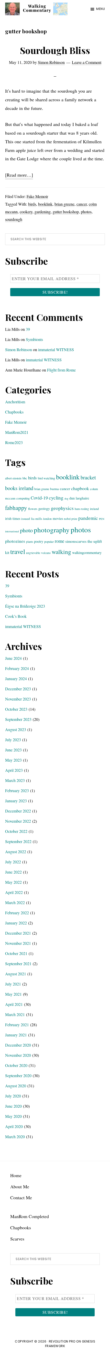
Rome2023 (14, 442)
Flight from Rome (61, 370)
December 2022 (18, 810)
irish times (12, 518)
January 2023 (16, 800)
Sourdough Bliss (55, 50)
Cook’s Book (16, 616)
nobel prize (70, 519)
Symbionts (34, 339)
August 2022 (15, 851)
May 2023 (13, 760)
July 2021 (13, 984)
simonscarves (75, 541)
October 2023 (16, 709)
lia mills (36, 518)
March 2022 (15, 902)
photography (52, 529)
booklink (45, 204)
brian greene (64, 204)
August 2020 (15, 1085)
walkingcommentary (87, 552)
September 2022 (18, 841)
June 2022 (13, 872)
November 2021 (18, 943)
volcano (46, 553)
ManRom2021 (16, 432)
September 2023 (18, 719)
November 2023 (18, 699)
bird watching (46, 478)
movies (58, 518)
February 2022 (17, 912)
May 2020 (13, 1116)
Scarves (17, 1239)
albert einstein (13, 478)
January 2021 (16, 1034)
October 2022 (16, 831)
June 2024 (13, 658)
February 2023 (17, 790)
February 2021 (17, 1024)
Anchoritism (15, 401)
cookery (26, 211)
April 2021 (14, 1004)
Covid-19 (39, 498)
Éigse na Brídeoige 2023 (25, 606)
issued (25, 518)
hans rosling (82, 509)
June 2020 (13, 1106)
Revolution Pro (62, 1341)
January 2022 (16, 922)
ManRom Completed (29, 1216)
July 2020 (13, 1095)
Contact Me (21, 1197)
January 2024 (16, 678)
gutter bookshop (66, 211)
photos (86, 211)
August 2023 (15, 729)
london (47, 519)
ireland (94, 509)
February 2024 (17, 668)
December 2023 (18, 688)
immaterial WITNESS (56, 349)
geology (44, 508)
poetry (38, 541)
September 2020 (18, 1075)
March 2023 (15, 780)
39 (28, 329)
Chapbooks (14, 412)
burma (54, 489)
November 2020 (18, 1055)
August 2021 (15, 973)
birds (32, 204)
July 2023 (13, 739)
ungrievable (33, 553)
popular (49, 541)
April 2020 (14, 1126)
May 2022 (13, 882)
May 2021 (13, 994)
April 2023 (14, 770)
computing (23, 498)
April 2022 (14, 892)
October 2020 (16, 1065)
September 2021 (18, 963)
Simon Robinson (18, 349)
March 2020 (15, 1136)
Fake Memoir (37, 196)
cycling (56, 497)
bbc (25, 478)
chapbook (80, 488)
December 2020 (18, 1045)
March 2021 (15, 1014)
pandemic (88, 518)
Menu (100, 9)
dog (66, 498)
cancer (81, 204)
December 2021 (18, 933)
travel (17, 551)
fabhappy (16, 508)
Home (15, 1175)
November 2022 (18, 821)
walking (61, 552)
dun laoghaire (79, 498)
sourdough (13, 219)
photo (26, 530)
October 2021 (16, 953)
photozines (15, 541)
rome (59, 541)
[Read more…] (19, 176)
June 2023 (13, 749)
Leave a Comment (86, 62)
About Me (19, 1186)
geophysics (62, 508)
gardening (43, 211)
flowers (32, 509)
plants (29, 542)
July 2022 (13, 861)
